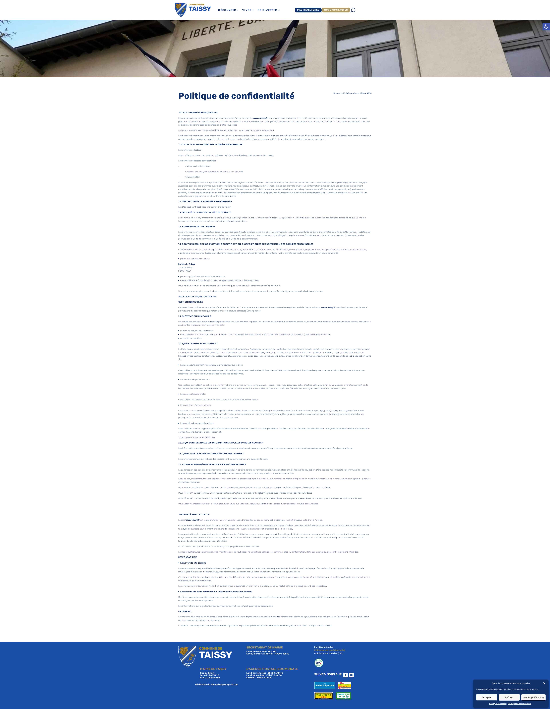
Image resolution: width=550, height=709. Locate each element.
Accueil (337, 93)
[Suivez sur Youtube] (351, 675)
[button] (546, 26)
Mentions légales (323, 647)
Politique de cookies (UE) (328, 653)
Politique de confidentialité (519, 704)
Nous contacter (336, 10)
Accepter (487, 697)
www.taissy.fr (260, 118)
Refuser (509, 697)
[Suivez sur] (357, 675)
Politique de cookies (498, 704)
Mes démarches (308, 10)
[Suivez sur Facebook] (345, 675)
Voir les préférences (533, 697)
